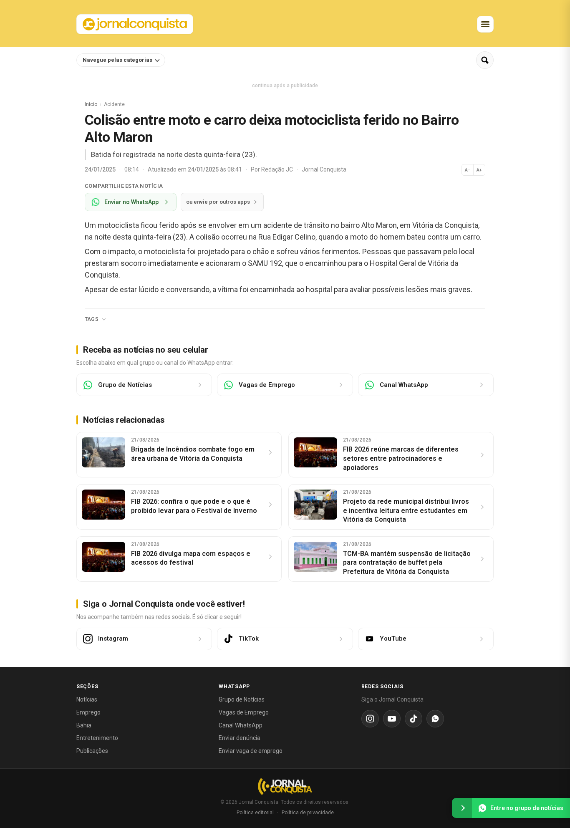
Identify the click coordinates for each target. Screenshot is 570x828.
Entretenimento (97, 738)
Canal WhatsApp (240, 725)
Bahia (83, 725)
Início (91, 104)
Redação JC (277, 169)
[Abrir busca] (485, 60)
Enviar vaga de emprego (250, 750)
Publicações (92, 750)
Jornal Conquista (324, 169)
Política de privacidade (308, 812)
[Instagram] (370, 718)
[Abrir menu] (485, 24)
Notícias (86, 699)
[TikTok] (413, 718)
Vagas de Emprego (244, 712)
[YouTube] (392, 718)
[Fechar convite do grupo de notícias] (462, 808)
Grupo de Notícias (242, 699)
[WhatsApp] (435, 718)
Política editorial (255, 812)
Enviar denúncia (239, 738)
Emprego (88, 712)
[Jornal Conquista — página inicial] (285, 786)
